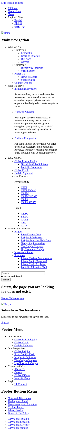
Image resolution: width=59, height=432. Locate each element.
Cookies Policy (16, 407)
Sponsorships (28, 79)
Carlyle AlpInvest (23, 173)
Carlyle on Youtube (18, 427)
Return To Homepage (12, 298)
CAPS (24, 199)
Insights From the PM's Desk (36, 240)
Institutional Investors (25, 88)
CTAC (24, 213)
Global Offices (22, 375)
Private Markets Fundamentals (36, 258)
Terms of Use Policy (18, 413)
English (18, 20)
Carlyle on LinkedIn (18, 418)
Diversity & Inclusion (32, 67)
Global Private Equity (25, 161)
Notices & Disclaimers (19, 398)
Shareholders (14, 11)
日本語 (18, 23)
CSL (23, 222)
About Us (19, 73)
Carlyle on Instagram (19, 421)
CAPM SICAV (29, 196)
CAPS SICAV (28, 202)
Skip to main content (12, 2)
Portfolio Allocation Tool (34, 267)
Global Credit (21, 170)
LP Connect (20, 384)
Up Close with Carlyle (32, 249)
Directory (26, 58)
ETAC (24, 216)
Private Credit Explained (33, 264)
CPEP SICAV (28, 190)
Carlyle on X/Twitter (18, 424)
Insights (18, 231)
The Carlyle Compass (32, 246)
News (11, 14)
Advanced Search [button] (13, 276)
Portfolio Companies (25, 138)
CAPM (25, 193)
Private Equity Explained (34, 261)
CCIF (24, 225)
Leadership (26, 53)
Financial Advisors (24, 111)
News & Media (29, 76)
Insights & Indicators (31, 237)
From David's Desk (31, 234)
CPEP (24, 187)
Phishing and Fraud (18, 401)
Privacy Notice (15, 410)
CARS (24, 219)
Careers (25, 61)
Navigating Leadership (33, 243)
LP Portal (13, 8)
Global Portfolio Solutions (34, 164)
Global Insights (22, 351)
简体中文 (19, 27)
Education (19, 255)
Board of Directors (30, 55)
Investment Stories (23, 252)
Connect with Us (23, 82)
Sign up (5, 322)
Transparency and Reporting (22, 404)
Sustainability (28, 70)
